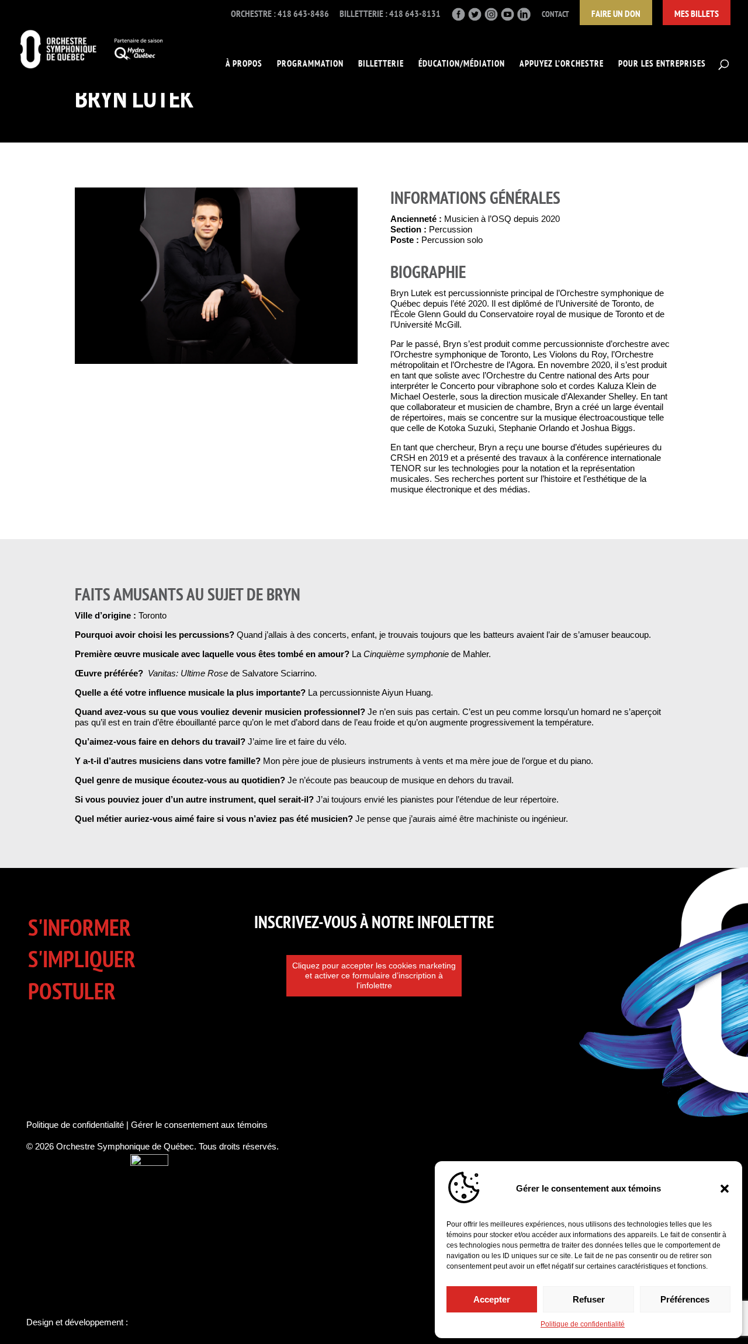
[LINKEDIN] (524, 18)
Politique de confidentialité (583, 1324)
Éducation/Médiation (461, 64)
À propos (244, 64)
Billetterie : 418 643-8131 (390, 14)
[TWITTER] (475, 18)
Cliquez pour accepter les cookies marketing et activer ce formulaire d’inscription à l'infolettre (374, 975)
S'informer (79, 927)
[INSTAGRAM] (491, 18)
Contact (555, 14)
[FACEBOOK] (458, 18)
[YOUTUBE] (507, 18)
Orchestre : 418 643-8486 (280, 14)
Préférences (684, 1299)
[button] (724, 1188)
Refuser (589, 1299)
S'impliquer (82, 959)
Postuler (72, 991)
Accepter (491, 1299)
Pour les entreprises (662, 64)
